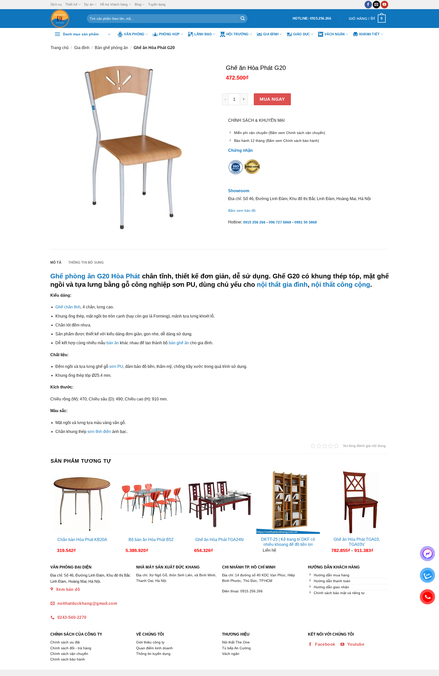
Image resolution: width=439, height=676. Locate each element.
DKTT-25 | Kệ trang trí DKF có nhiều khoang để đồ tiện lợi (288, 542)
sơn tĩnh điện (99, 431)
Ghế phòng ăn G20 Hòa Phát (95, 276)
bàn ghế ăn (179, 343)
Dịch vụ (56, 4)
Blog (138, 4)
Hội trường (237, 34)
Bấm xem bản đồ (242, 210)
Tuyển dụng (156, 4)
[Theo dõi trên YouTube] (384, 4)
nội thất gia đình (282, 284)
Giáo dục (301, 34)
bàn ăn (112, 343)
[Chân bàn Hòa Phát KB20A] (82, 502)
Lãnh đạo (203, 34)
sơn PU (116, 366)
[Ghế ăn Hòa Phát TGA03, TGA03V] (356, 502)
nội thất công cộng (340, 284)
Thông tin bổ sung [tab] (86, 262)
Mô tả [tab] (55, 262)
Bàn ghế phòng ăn (111, 48)
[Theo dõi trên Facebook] (368, 4)
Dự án (88, 4)
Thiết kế (71, 4)
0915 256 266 (254, 222)
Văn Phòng (134, 34)
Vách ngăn (334, 34)
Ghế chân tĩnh (68, 307)
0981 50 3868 (305, 222)
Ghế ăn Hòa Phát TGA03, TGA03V (357, 542)
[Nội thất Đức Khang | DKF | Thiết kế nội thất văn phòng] (65, 18)
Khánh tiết (369, 34)
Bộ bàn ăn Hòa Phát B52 (151, 539)
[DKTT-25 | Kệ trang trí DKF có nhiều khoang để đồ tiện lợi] (288, 502)
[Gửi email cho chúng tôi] (376, 4)
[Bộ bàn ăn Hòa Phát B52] (151, 502)
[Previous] (55, 513)
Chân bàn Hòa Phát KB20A (82, 539)
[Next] (384, 513)
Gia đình (270, 34)
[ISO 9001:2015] (235, 170)
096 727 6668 (280, 222)
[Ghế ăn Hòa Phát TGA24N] (219, 502)
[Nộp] (242, 18)
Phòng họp (169, 34)
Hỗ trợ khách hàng (114, 4)
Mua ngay (272, 99)
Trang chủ (60, 48)
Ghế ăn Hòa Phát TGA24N (219, 539)
